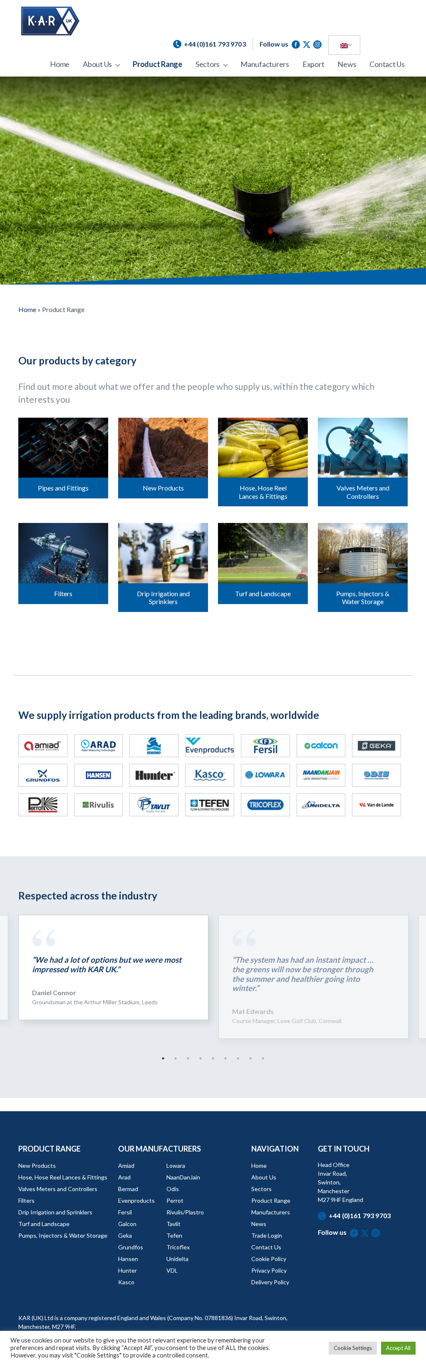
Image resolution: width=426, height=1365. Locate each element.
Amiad (126, 1165)
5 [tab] (213, 1058)
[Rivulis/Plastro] (98, 804)
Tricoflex (178, 1247)
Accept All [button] (398, 1348)
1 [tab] (163, 1058)
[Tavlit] (153, 804)
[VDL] (376, 804)
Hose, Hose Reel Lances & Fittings (62, 1177)
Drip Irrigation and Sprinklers (55, 1212)
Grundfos (130, 1247)
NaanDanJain (183, 1177)
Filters (26, 1200)
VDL (172, 1270)
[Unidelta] (321, 804)
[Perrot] (42, 804)
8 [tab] (250, 1058)
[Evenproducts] (209, 745)
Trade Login (266, 1235)
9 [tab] (263, 1058)
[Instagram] (317, 44)
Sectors (208, 64)
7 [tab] (238, 1058)
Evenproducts (136, 1200)
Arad (124, 1177)
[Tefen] (209, 804)
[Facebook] (297, 44)
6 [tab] (225, 1058)
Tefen (174, 1235)
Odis (172, 1188)
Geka (125, 1235)
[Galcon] (321, 745)
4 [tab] (200, 1058)
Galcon (127, 1223)
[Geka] (376, 745)
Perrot (174, 1200)
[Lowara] (265, 775)
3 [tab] (188, 1058)
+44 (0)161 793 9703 (360, 1215)
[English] (344, 45)
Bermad (128, 1188)
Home (59, 64)
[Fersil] (265, 745)
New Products (37, 1165)
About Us (97, 64)
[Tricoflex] (265, 804)
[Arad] (98, 745)
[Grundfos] (42, 775)
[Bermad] (153, 745)
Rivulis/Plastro (185, 1212)
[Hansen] (98, 775)
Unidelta (177, 1258)
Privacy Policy (269, 1270)
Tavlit (173, 1223)
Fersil (125, 1212)
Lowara (175, 1165)
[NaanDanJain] (321, 775)
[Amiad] (42, 745)
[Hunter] (153, 775)
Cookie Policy (268, 1258)
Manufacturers (264, 64)
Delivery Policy (270, 1282)
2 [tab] (175, 1058)
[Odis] (376, 775)
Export (313, 64)
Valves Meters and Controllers (57, 1188)
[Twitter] (307, 44)
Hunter (127, 1270)
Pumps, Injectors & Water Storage (62, 1235)
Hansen (128, 1258)
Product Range (157, 64)
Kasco (126, 1282)
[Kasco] (209, 775)
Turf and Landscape (43, 1223)
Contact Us (387, 64)
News (346, 64)
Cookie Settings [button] (353, 1348)
